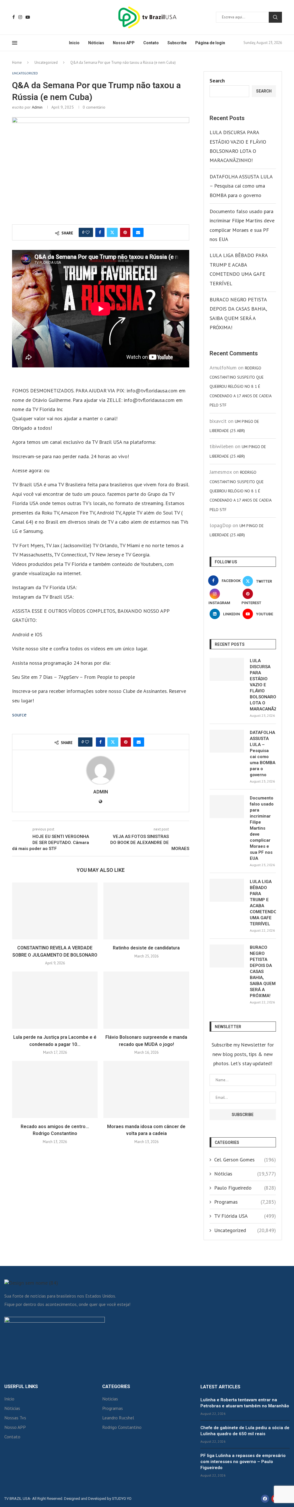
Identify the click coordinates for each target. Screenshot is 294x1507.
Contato (151, 43)
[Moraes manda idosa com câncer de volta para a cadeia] (146, 1089)
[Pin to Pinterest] (125, 232)
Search (275, 17)
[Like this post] (88, 232)
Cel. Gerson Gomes (245, 1159)
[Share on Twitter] (112, 232)
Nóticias (96, 43)
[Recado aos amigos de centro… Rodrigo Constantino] (55, 1089)
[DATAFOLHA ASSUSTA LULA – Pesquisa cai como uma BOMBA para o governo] (227, 741)
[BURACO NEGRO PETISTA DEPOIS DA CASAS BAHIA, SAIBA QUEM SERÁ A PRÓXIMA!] (227, 956)
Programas (245, 1201)
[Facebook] (13, 17)
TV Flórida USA (245, 1216)
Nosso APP (124, 43)
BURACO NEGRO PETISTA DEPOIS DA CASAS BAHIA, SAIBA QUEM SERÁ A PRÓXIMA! (263, 971)
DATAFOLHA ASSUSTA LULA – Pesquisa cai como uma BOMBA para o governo (241, 186)
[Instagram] (20, 17)
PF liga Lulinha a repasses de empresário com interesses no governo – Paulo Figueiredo (243, 1461)
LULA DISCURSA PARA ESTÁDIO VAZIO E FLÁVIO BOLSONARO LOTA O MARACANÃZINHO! (263, 685)
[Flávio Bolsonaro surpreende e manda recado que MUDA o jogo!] (146, 1000)
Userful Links (21, 1386)
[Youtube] (27, 17)
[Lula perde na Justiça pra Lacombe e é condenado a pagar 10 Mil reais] (55, 1000)
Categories (116, 1386)
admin (37, 107)
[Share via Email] (138, 232)
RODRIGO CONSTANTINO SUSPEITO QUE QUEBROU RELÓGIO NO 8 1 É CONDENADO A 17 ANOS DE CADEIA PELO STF (240, 386)
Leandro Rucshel (118, 1417)
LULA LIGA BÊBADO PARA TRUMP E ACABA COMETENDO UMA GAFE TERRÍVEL (263, 902)
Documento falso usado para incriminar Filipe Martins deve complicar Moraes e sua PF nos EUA (262, 828)
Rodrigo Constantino (122, 1427)
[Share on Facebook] (100, 232)
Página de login (210, 43)
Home (17, 62)
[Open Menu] (14, 42)
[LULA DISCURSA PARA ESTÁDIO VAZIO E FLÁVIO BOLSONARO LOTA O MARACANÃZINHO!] (227, 669)
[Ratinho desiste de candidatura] (146, 911)
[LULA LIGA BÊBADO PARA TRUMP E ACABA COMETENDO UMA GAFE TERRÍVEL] (227, 890)
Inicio (74, 43)
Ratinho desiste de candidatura (146, 948)
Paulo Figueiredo (245, 1187)
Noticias (110, 1398)
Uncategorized (46, 62)
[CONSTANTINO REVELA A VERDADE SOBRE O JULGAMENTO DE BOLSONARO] (55, 911)
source (19, 714)
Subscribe (177, 43)
